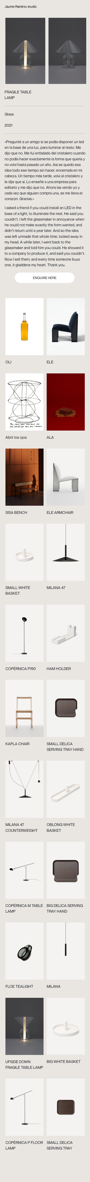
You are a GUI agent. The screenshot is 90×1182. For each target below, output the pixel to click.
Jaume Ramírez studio (21, 6)
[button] (26, 47)
